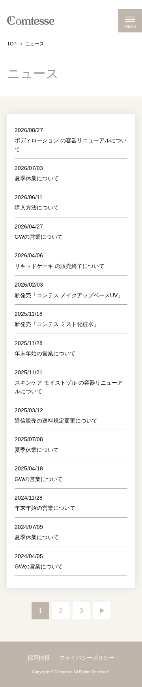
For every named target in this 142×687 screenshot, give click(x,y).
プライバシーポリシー (86, 658)
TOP (12, 44)
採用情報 (39, 658)
